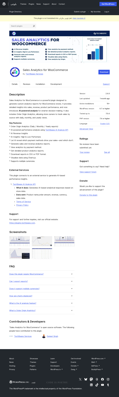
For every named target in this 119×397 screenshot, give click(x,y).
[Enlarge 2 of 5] (27, 251)
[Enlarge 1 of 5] (27, 239)
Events (73, 362)
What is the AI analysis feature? (22, 303)
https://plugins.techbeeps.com (22, 223)
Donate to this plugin (88, 195)
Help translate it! (79, 18)
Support (106, 84)
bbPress (95, 366)
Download (104, 72)
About (11, 359)
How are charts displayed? (20, 296)
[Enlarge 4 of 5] (49, 251)
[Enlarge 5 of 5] (71, 239)
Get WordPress (108, 4)
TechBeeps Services (34, 74)
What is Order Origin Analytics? (22, 310)
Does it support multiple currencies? (24, 289)
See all (107, 152)
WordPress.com (98, 359)
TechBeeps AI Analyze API (56, 130)
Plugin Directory (15, 12)
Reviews (26, 84)
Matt (94, 362)
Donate (75, 366)
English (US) (105, 124)
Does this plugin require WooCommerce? (26, 274)
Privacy (12, 369)
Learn (52, 359)
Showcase (34, 359)
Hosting (12, 366)
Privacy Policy (22, 205)
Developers (55, 366)
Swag (74, 369)
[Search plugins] (34, 26)
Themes (33, 362)
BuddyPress (97, 369)
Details (15, 84)
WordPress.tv (56, 369)
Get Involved (76, 359)
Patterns (33, 369)
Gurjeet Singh (52, 336)
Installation (40, 84)
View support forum (88, 172)
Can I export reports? (18, 281)
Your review (85, 152)
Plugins (32, 366)
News (11, 362)
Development (56, 84)
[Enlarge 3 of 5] (49, 239)
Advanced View (86, 129)
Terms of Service (23, 201)
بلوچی (33, 382)
